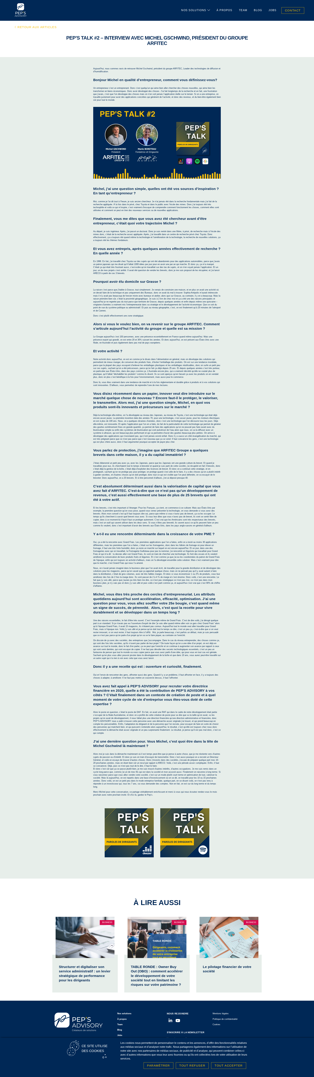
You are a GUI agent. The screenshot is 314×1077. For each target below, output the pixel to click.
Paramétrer (158, 1065)
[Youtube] (178, 1020)
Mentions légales (221, 1013)
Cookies (216, 1024)
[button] (35, 27)
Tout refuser (192, 1065)
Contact (293, 10)
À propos (224, 10)
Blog (258, 10)
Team (243, 10)
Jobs (272, 10)
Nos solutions (193, 10)
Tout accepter (229, 1065)
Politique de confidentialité (225, 1019)
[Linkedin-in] (170, 1020)
